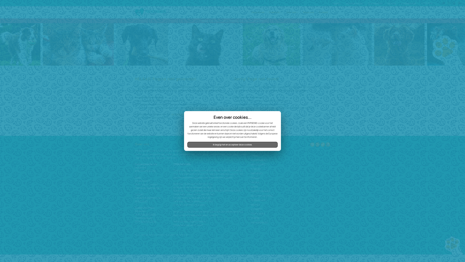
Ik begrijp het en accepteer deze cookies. (232, 144)
